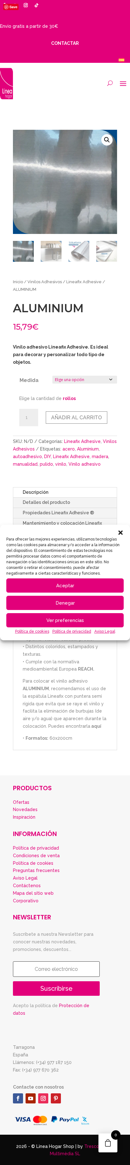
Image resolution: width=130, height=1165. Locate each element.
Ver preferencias (65, 620)
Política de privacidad (71, 631)
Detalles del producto (46, 502)
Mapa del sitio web (33, 893)
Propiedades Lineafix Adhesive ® (58, 512)
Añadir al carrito (76, 418)
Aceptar (65, 585)
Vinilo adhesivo (84, 464)
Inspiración (24, 817)
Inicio (18, 281)
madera (100, 456)
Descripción (35, 492)
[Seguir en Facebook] (18, 1098)
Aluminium (88, 448)
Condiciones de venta (36, 855)
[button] (120, 532)
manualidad (25, 464)
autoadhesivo (27, 456)
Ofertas (21, 802)
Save (13, 6)
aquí (96, 726)
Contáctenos (27, 885)
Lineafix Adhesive (84, 281)
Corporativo (25, 900)
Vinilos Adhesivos (44, 281)
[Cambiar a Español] (121, 60)
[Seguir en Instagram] (25, 5)
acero (68, 448)
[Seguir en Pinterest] (56, 1098)
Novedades (25, 809)
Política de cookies (32, 631)
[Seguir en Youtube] (31, 1098)
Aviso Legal (104, 631)
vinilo (60, 464)
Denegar (65, 603)
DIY (47, 456)
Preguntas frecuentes (36, 870)
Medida (29, 380)
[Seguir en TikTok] (36, 5)
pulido (46, 464)
